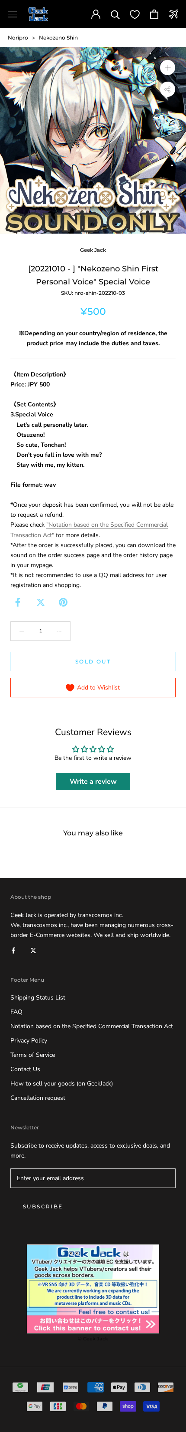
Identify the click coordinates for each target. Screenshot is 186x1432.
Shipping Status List (37, 997)
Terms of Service (32, 1055)
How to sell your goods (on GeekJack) (61, 1083)
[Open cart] (154, 14)
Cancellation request (37, 1098)
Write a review (93, 781)
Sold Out (93, 661)
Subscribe (43, 1206)
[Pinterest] (63, 602)
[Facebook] (17, 602)
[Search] (115, 14)
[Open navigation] (12, 14)
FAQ (16, 1012)
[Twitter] (40, 602)
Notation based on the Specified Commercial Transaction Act (91, 1026)
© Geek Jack (93, 1339)
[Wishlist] (134, 14)
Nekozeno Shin (58, 37)
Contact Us (25, 1069)
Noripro (18, 37)
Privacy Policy (28, 1040)
